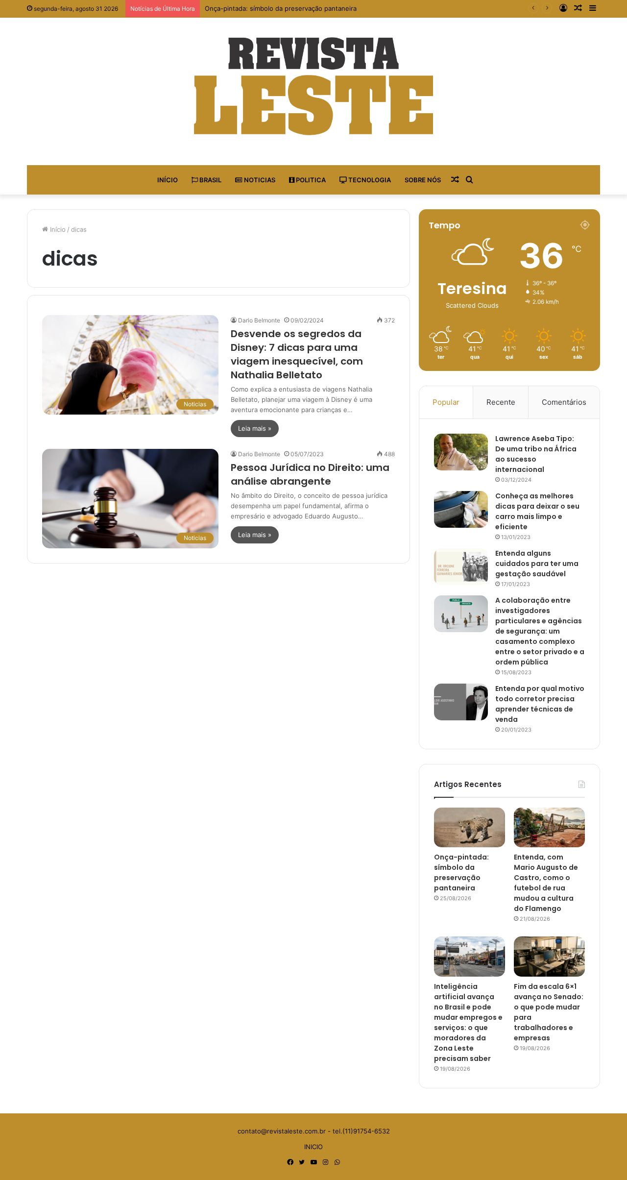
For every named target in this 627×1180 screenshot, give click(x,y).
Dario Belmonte (259, 320)
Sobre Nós (423, 180)
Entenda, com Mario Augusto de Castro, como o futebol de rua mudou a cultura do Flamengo (546, 882)
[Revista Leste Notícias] (313, 86)
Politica (310, 180)
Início (167, 180)
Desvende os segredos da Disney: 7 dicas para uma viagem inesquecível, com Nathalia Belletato (297, 354)
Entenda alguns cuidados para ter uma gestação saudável (537, 563)
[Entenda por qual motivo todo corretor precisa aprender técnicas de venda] (461, 702)
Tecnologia (369, 180)
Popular (446, 402)
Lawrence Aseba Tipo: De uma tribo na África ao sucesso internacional (536, 454)
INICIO (313, 1147)
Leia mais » (254, 428)
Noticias (258, 180)
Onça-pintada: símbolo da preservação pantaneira (281, 8)
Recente (500, 402)
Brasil (209, 180)
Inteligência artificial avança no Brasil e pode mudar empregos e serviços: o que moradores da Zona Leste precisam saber (468, 1022)
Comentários (564, 402)
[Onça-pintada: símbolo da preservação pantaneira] (469, 828)
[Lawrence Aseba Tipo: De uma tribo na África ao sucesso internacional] (461, 452)
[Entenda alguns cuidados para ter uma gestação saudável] (461, 566)
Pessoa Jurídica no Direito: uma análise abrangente (310, 474)
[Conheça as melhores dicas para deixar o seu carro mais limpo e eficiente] (461, 509)
